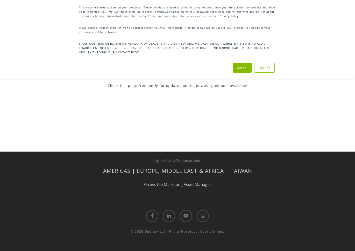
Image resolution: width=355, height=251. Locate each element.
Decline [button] (264, 68)
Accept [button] (242, 68)
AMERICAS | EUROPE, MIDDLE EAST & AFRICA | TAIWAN (177, 170)
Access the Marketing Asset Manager (177, 184)
